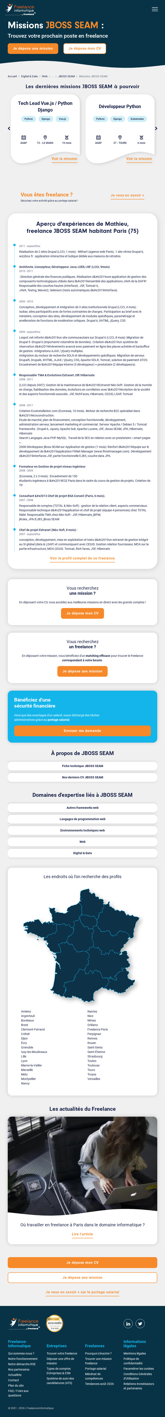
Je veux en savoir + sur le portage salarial (82, 1292)
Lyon (24, 1061)
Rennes (92, 1038)
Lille (23, 1056)
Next (156, 128)
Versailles (93, 1079)
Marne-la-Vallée (31, 1065)
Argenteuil (28, 1016)
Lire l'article (82, 1234)
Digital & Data (29, 76)
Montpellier (28, 1079)
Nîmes (91, 1020)
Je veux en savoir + (127, 195)
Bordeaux (27, 1020)
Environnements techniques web (82, 830)
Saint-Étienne (96, 1052)
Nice (90, 1016)
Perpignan (94, 1034)
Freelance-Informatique (40, 1408)
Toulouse (93, 1065)
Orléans (92, 1025)
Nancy (25, 1083)
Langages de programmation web (82, 819)
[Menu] (155, 9)
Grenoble (27, 1047)
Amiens (26, 1011)
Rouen (91, 1043)
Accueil (12, 76)
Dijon (24, 1038)
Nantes (92, 1011)
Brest (24, 1025)
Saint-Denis (94, 1047)
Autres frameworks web (83, 807)
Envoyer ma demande (82, 731)
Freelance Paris (97, 1029)
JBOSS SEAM (66, 76)
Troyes (91, 1074)
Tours (91, 1070)
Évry (24, 1043)
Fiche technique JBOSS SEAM (82, 766)
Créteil (25, 1034)
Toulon (91, 1061)
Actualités (14, 1375)
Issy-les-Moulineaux (34, 1052)
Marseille (27, 1070)
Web (44, 76)
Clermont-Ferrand (33, 1029)
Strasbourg (94, 1056)
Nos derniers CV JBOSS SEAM (82, 777)
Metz (24, 1074)
